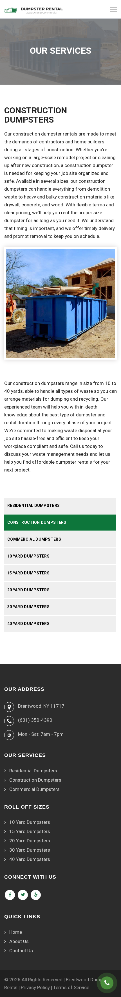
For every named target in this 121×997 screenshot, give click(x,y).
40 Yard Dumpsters (28, 623)
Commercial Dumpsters (34, 539)
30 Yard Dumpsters (28, 606)
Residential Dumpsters (33, 505)
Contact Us (21, 950)
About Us (19, 941)
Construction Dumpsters (36, 522)
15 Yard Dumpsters (28, 573)
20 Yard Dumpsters (28, 590)
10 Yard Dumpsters (28, 556)
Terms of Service (71, 987)
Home (15, 932)
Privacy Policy (35, 987)
